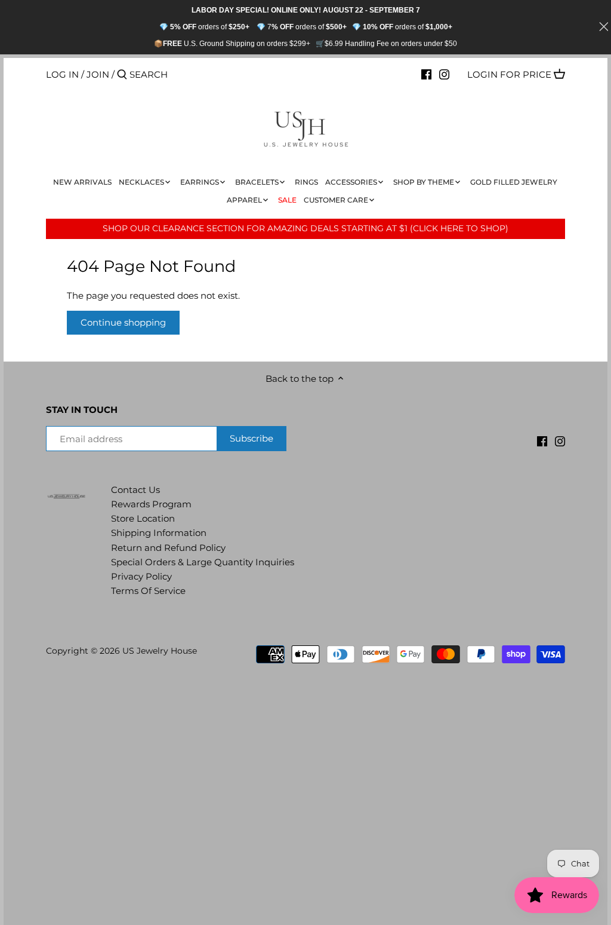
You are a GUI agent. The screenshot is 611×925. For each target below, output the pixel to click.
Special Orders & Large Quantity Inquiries (202, 562)
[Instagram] (444, 74)
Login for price (509, 74)
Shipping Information (158, 532)
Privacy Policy (141, 576)
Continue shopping (123, 322)
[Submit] (122, 75)
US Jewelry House (159, 651)
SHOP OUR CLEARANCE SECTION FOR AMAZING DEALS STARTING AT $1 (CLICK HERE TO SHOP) (305, 228)
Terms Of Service (148, 590)
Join (98, 74)
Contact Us (135, 489)
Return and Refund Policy (168, 547)
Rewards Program (151, 504)
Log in (62, 74)
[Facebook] (426, 74)
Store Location (143, 518)
